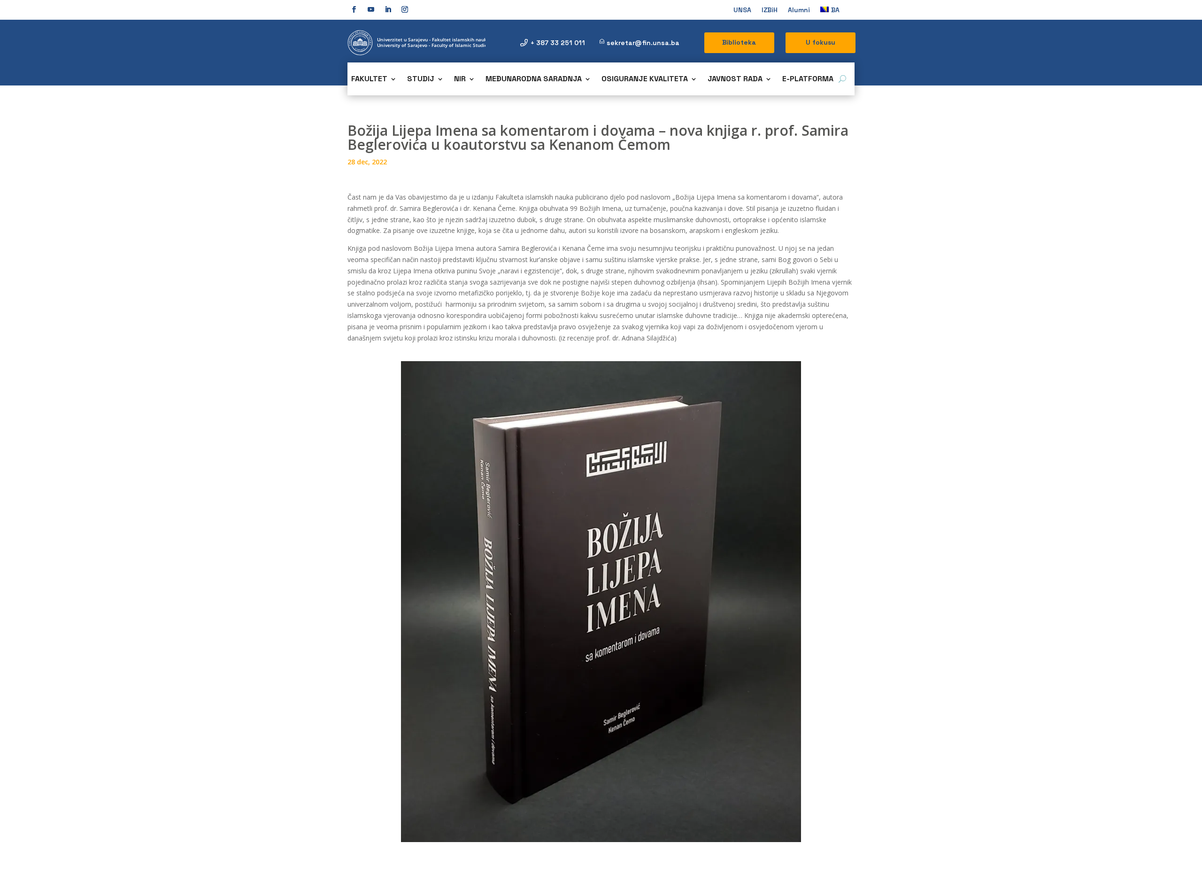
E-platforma (807, 80)
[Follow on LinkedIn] (387, 9)
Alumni (799, 10)
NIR (460, 80)
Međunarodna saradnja (533, 80)
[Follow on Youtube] (371, 9)
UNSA (742, 10)
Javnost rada (735, 80)
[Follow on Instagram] (404, 9)
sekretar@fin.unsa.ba (643, 43)
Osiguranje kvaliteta (644, 80)
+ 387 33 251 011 (558, 43)
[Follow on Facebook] (354, 9)
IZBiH (770, 10)
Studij (420, 80)
